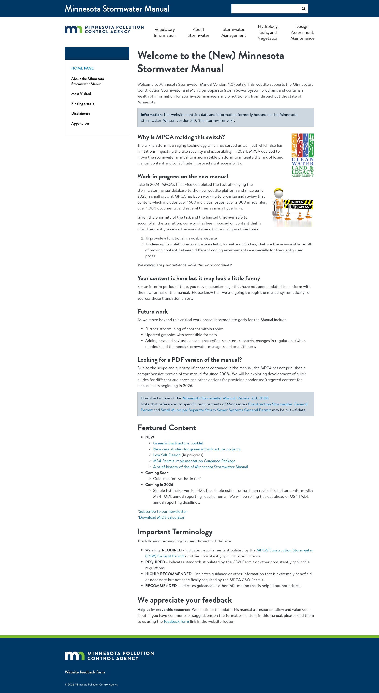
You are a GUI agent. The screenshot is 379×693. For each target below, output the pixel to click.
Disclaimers (80, 113)
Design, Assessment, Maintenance (302, 32)
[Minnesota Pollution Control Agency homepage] (104, 32)
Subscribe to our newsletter (163, 511)
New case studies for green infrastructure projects (197, 449)
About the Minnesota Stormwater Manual (87, 81)
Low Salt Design (167, 454)
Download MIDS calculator (162, 517)
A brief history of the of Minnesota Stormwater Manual (200, 466)
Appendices (80, 123)
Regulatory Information (165, 32)
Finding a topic (82, 103)
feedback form (176, 621)
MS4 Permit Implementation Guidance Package (194, 460)
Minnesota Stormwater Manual (117, 8)
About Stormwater (198, 32)
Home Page (82, 68)
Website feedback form (85, 672)
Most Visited (81, 94)
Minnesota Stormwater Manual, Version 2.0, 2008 (225, 398)
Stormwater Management (233, 32)
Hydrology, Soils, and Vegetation (268, 32)
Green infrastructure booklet (178, 443)
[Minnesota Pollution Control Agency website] (109, 654)
